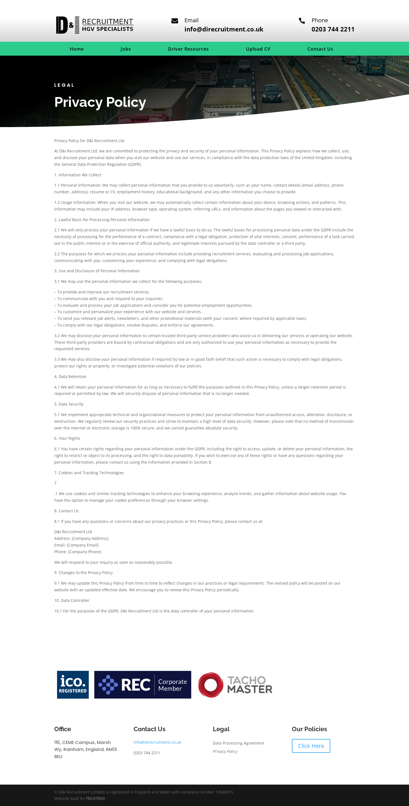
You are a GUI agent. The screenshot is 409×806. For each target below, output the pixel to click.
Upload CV (258, 49)
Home (77, 49)
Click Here (311, 746)
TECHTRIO (95, 798)
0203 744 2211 (333, 29)
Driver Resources (188, 49)
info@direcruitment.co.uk (157, 742)
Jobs (126, 49)
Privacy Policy (225, 752)
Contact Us (320, 49)
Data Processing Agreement (238, 743)
